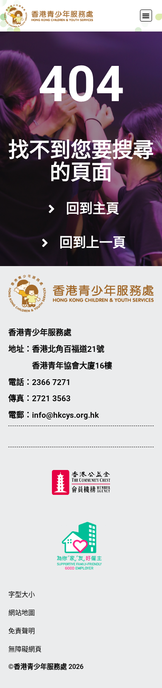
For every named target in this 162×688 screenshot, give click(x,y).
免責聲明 (21, 631)
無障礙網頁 (25, 649)
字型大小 (21, 594)
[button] (146, 16)
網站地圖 (21, 613)
